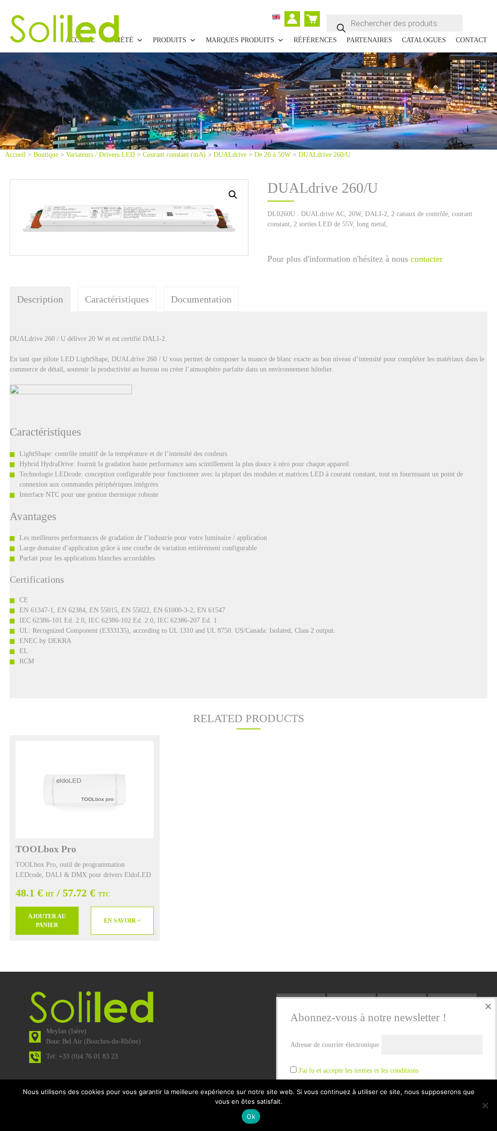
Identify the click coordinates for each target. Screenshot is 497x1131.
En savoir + (122, 920)
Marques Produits (240, 40)
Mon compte (294, 20)
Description (40, 299)
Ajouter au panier (47, 920)
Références (315, 40)
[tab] (40, 299)
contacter (427, 259)
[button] (233, 194)
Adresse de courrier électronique (334, 1044)
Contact (471, 40)
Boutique (45, 154)
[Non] (485, 1105)
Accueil (15, 154)
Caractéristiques (117, 299)
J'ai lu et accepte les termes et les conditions (358, 1070)
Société (119, 40)
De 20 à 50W (272, 154)
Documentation (201, 299)
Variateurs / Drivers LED (100, 154)
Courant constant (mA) (174, 154)
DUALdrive (230, 154)
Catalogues (424, 40)
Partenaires (369, 40)
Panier (313, 14)
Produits (169, 40)
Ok (251, 1116)
